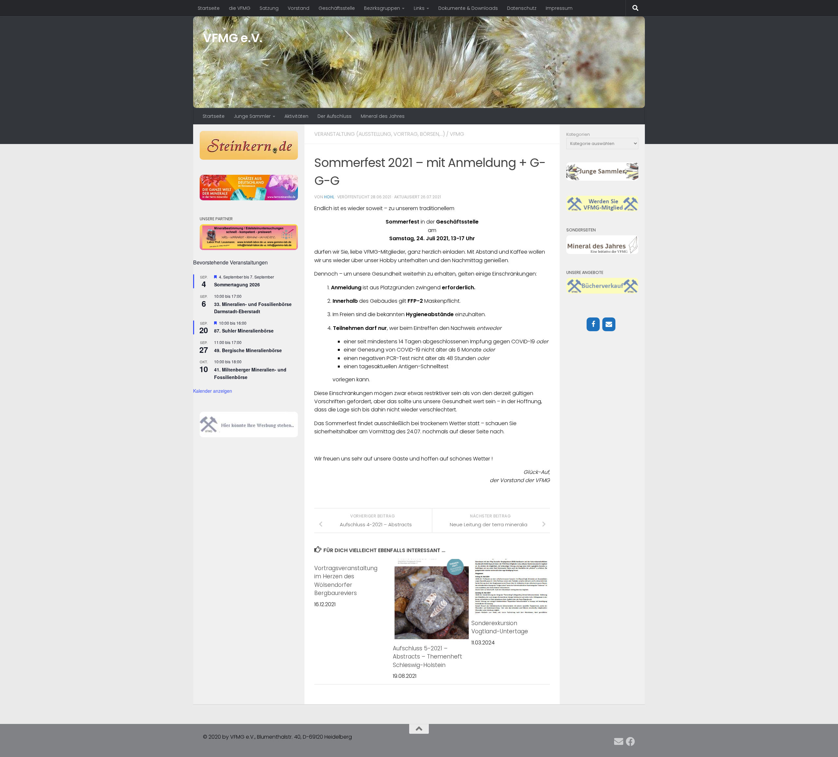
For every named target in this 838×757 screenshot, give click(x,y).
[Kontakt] (608, 324)
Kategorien (578, 134)
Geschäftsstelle (337, 8)
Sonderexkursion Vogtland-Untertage (499, 627)
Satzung (269, 8)
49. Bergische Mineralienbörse (248, 350)
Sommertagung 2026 (237, 284)
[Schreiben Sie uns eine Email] (618, 741)
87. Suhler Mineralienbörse (244, 330)
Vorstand (298, 8)
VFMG (457, 134)
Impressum (559, 8)
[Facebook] (593, 324)
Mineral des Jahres (383, 116)
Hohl (329, 197)
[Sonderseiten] (602, 252)
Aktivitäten (296, 116)
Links (419, 8)
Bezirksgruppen (382, 8)
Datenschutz (522, 8)
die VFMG (239, 8)
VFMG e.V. (233, 37)
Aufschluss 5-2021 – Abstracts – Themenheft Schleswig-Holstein (427, 656)
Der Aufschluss (335, 116)
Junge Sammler (252, 116)
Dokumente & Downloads (468, 8)
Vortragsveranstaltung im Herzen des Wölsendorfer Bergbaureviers (345, 580)
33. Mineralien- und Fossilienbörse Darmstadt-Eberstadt (253, 308)
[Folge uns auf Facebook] (630, 741)
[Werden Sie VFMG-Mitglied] (602, 210)
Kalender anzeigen (212, 391)
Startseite (209, 8)
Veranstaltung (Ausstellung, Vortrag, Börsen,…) (379, 134)
